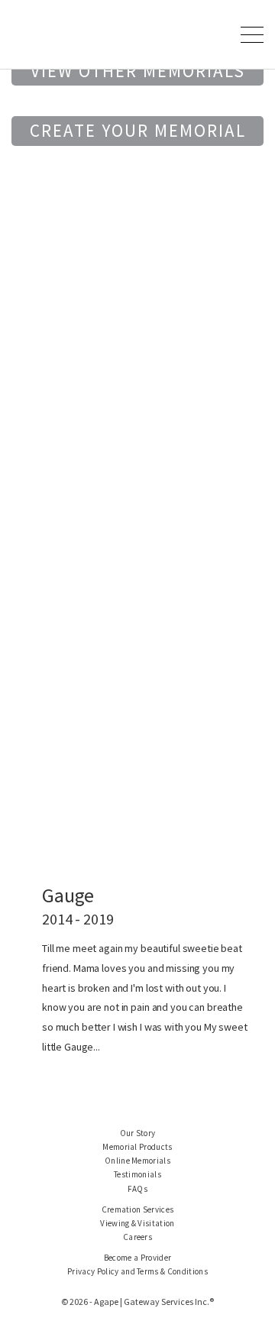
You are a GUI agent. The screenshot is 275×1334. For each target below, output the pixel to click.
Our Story (138, 1133)
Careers (137, 1237)
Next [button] (236, 537)
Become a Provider (138, 1257)
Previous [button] (39, 537)
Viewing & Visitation (137, 1223)
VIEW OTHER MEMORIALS (138, 71)
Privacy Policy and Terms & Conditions (137, 1271)
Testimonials (137, 1174)
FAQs (137, 1188)
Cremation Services (138, 1209)
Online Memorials (137, 1160)
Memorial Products (137, 1146)
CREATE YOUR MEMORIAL (138, 130)
